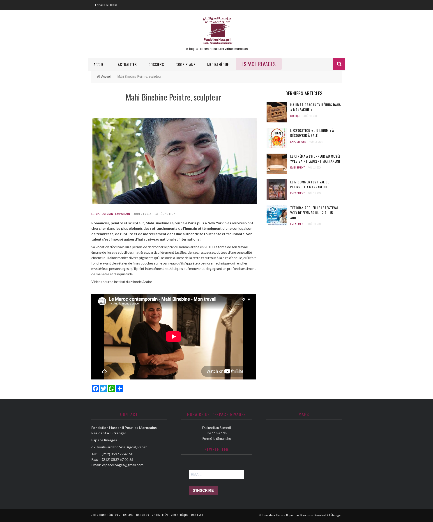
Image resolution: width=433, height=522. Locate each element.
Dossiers (156, 64)
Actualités (127, 64)
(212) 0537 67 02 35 (117, 459)
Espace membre (106, 4)
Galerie (128, 515)
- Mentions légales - (105, 515)
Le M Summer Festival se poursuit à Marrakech (309, 184)
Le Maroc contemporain (110, 214)
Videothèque (179, 515)
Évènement (297, 167)
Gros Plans (186, 64)
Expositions (298, 142)
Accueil (100, 64)
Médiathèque (218, 64)
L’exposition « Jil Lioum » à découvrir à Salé (312, 133)
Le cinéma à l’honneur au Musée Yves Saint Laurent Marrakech (315, 159)
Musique (295, 116)
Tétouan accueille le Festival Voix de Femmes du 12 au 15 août (314, 212)
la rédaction (165, 214)
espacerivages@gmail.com (122, 465)
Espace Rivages (259, 64)
